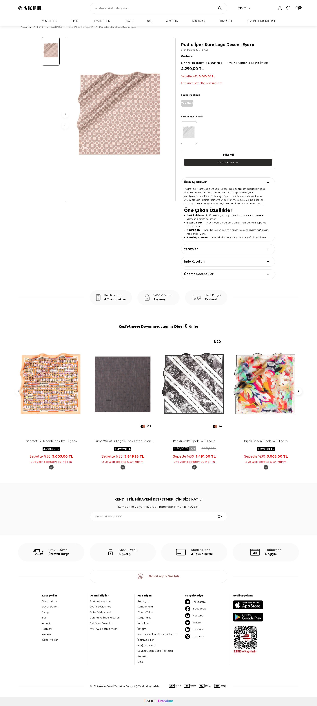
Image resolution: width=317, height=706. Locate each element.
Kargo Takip (144, 617)
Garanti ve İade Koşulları (105, 617)
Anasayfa (26, 27)
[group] (120, 119)
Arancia (46, 623)
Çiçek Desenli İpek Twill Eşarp (266, 441)
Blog (140, 661)
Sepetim (142, 656)
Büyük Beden (50, 606)
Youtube (198, 615)
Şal (44, 617)
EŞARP (129, 21)
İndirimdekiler (145, 639)
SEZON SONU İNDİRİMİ (261, 21)
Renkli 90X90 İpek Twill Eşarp (194, 441)
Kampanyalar (145, 606)
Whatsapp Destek (164, 576)
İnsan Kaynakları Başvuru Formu (156, 634)
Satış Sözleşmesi (100, 612)
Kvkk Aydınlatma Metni (104, 628)
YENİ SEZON (49, 21)
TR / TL (242, 8)
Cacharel (187, 56)
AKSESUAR (198, 21)
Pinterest (198, 636)
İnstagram (199, 602)
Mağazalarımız (146, 645)
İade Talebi (144, 623)
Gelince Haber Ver (228, 162)
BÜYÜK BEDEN (101, 21)
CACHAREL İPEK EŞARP (81, 27)
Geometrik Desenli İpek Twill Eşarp (51, 441)
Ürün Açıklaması (196, 182)
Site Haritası (49, 601)
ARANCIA (172, 21)
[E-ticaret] (158, 701)
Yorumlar (191, 249)
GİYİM (75, 21)
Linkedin (198, 629)
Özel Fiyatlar (50, 639)
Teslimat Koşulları (100, 601)
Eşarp (45, 612)
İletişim (141, 628)
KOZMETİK (226, 21)
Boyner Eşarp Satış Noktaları (155, 650)
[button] (65, 114)
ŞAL (149, 21)
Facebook (199, 608)
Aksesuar (47, 634)
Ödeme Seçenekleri (199, 274)
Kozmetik (47, 628)
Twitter (197, 622)
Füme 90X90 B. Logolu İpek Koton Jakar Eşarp (122, 442)
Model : (201, 63)
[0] (297, 8)
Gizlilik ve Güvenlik (101, 623)
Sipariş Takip (145, 612)
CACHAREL (56, 27)
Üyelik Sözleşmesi (101, 606)
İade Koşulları (194, 261)
